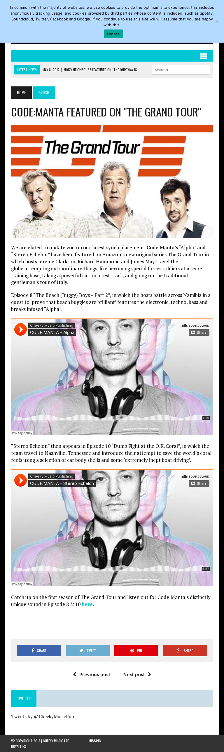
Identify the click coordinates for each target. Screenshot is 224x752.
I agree (113, 34)
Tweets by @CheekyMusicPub (42, 716)
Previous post (94, 674)
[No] (217, 21)
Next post (134, 674)
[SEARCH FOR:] (181, 68)
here (87, 604)
